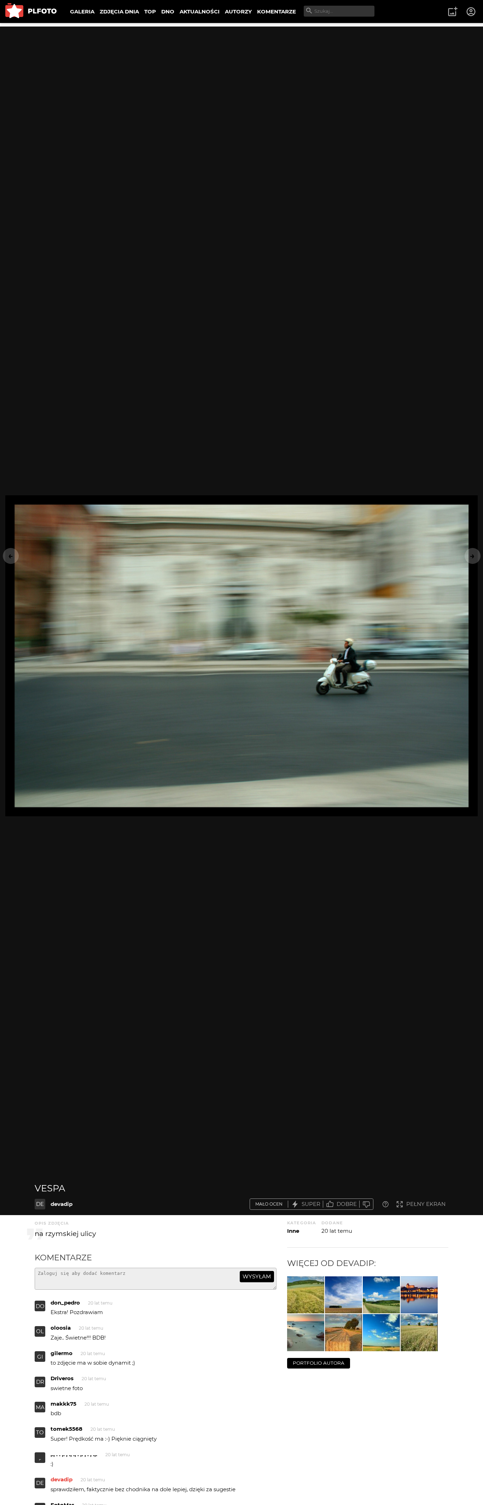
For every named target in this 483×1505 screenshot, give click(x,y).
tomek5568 (66, 1428)
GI (40, 1356)
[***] (305, 1294)
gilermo (61, 1353)
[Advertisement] (241, 76)
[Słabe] (366, 1204)
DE (40, 1204)
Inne (293, 1230)
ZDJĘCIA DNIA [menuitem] (119, 11)
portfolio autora (318, 1363)
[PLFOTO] (31, 11)
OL (40, 1331)
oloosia (61, 1327)
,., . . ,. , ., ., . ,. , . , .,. (74, 1454)
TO (40, 1432)
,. (40, 1457)
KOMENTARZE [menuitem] (276, 11)
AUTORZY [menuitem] (238, 11)
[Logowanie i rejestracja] (471, 11)
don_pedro (65, 1302)
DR (40, 1381)
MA (40, 1407)
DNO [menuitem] (167, 11)
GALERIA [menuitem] (82, 11)
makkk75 (63, 1403)
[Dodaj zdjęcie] (452, 11)
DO (40, 1306)
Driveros (62, 1378)
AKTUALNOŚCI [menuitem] (200, 11)
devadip (61, 1204)
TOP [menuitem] (150, 11)
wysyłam (257, 1276)
